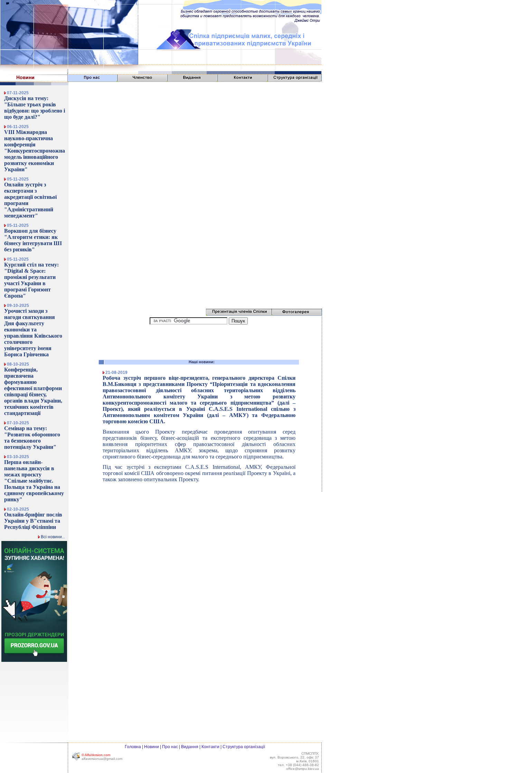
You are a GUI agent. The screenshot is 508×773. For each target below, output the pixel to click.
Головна (133, 746)
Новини (151, 746)
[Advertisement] (343, 21)
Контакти (210, 746)
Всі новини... (52, 536)
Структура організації (244, 746)
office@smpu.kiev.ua (302, 769)
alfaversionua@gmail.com (102, 759)
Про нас (170, 746)
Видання (189, 746)
